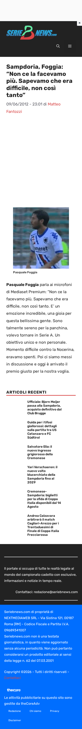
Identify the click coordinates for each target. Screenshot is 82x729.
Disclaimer (14, 720)
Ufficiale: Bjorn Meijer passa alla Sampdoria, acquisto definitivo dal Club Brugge (44, 407)
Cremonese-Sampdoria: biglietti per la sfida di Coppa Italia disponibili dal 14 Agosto (44, 499)
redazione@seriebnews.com (56, 592)
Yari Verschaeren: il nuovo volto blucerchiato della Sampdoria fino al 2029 (42, 474)
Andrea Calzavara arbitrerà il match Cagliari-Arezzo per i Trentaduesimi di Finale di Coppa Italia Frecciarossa (43, 525)
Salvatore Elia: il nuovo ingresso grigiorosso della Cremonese (40, 452)
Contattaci (12, 678)
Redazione (14, 711)
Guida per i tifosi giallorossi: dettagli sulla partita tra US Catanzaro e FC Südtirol (42, 429)
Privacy (54, 711)
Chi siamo (35, 711)
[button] (58, 46)
